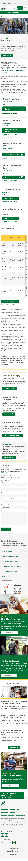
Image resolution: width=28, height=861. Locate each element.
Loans (8, 16)
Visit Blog (13, 747)
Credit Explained (7, 675)
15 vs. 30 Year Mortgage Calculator (11, 566)
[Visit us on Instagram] (6, 842)
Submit (5, 529)
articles (14, 70)
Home (3, 16)
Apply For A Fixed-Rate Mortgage (9, 109)
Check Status (6, 457)
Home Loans (13, 16)
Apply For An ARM (8, 198)
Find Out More (7, 388)
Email (5, 492)
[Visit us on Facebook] (2, 842)
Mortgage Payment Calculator (10, 556)
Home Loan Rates (7, 551)
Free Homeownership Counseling (11, 571)
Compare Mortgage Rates (9, 113)
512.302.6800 (17, 820)
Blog (18, 809)
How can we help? (8, 511)
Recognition (4, 812)
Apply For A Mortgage (8, 301)
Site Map (12, 812)
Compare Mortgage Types (10, 435)
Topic (5, 505)
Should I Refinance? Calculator (10, 561)
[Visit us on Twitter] (10, 842)
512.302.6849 (4, 473)
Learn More (6, 414)
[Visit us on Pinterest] (17, 842)
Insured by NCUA (13, 854)
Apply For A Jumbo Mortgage (11, 154)
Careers (12, 809)
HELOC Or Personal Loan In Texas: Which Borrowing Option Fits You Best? (12, 732)
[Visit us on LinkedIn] (14, 842)
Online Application (8, 785)
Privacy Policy (20, 815)
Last (2, 486)
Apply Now (5, 55)
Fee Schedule (4, 809)
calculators (7, 70)
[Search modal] (14, 8)
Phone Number (7, 498)
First (2, 482)
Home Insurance (6, 576)
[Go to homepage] (5, 8)
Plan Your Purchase (8, 632)
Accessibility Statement (7, 815)
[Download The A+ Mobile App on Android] (6, 835)
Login (20, 8)
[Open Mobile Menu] (25, 8)
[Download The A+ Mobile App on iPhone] (2, 835)
